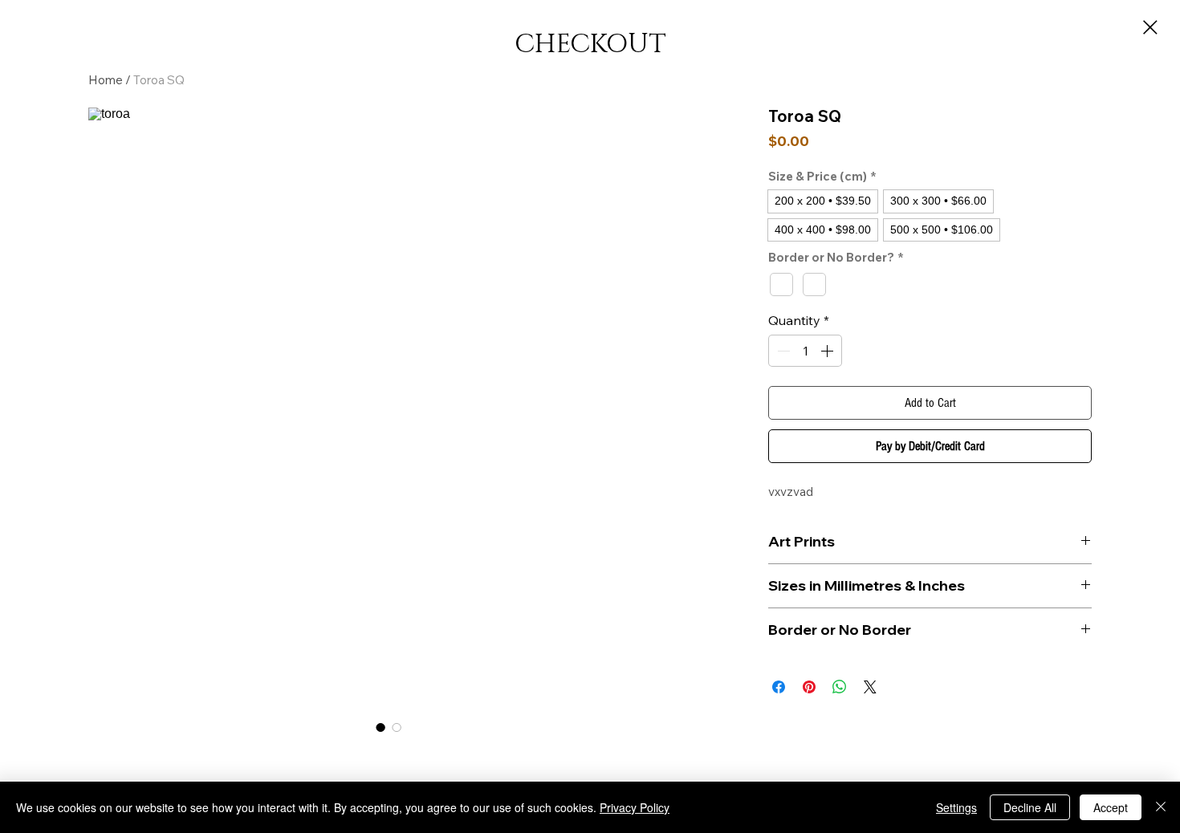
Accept (1110, 807)
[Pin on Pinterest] (809, 687)
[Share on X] (870, 687)
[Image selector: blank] (397, 727)
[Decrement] (782, 350)
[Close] (1160, 807)
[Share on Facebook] (778, 687)
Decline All (1029, 807)
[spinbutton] (805, 350)
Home (105, 79)
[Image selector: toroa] (380, 727)
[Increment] (828, 350)
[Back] (1150, 27)
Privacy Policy (634, 807)
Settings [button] (956, 807)
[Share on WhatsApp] (839, 687)
